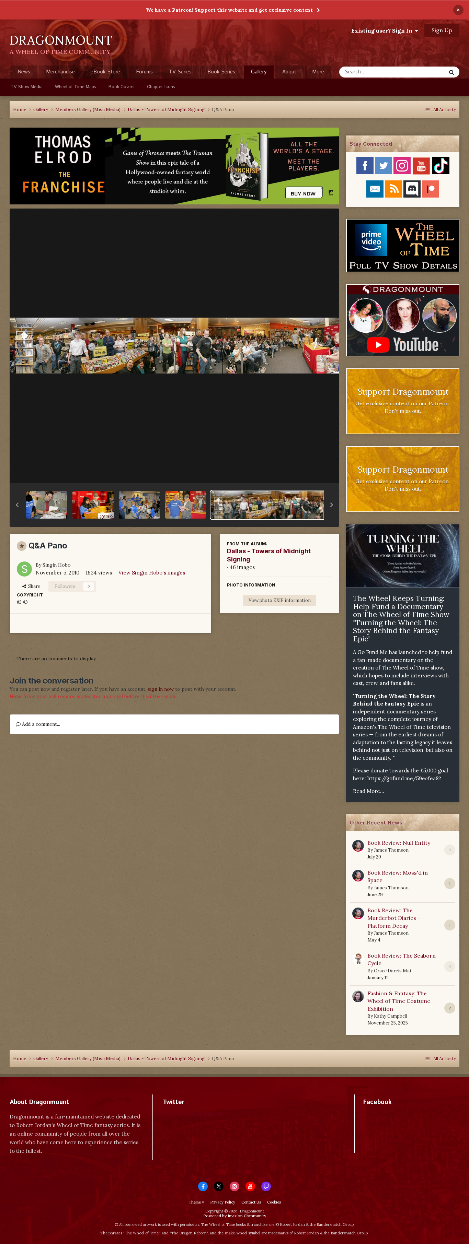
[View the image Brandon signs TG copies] (46, 505)
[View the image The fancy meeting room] (139, 505)
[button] (17, 504)
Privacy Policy (222, 1202)
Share (33, 586)
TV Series (180, 71)
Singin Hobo (57, 565)
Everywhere (424, 72)
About (289, 71)
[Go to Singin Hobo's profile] (24, 569)
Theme (195, 1202)
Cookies (274, 1202)
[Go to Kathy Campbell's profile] (358, 996)
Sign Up (442, 30)
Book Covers (121, 87)
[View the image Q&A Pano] (290, 505)
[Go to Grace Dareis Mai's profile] (358, 958)
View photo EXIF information (280, 600)
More (318, 71)
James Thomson (391, 850)
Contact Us (251, 1202)
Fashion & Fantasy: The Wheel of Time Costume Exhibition (398, 1001)
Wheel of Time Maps (75, 87)
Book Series (221, 71)
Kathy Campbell (390, 1016)
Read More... (368, 791)
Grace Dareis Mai (392, 971)
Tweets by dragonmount (193, 1114)
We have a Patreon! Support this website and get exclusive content (229, 10)
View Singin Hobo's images (151, 572)
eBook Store (105, 71)
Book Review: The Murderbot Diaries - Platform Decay (393, 918)
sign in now (161, 689)
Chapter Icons (161, 87)
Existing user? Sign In (383, 30)
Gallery (258, 71)
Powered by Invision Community (234, 1215)
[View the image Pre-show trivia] (185, 505)
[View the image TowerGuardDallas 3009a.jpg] (93, 505)
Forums (144, 71)
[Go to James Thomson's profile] (358, 846)
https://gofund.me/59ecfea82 (404, 778)
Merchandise (60, 71)
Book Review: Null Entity (398, 842)
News (24, 71)
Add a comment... (40, 724)
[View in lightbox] (174, 346)
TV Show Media (27, 87)
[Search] (451, 72)
